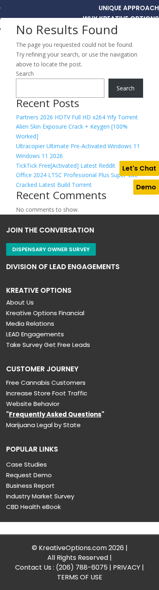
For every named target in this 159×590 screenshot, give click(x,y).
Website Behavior (33, 403)
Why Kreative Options (121, 18)
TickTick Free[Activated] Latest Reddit (65, 165)
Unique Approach (129, 8)
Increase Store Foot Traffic (46, 393)
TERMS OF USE (79, 577)
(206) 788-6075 (82, 567)
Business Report (30, 485)
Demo (146, 187)
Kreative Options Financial (45, 313)
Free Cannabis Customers (46, 382)
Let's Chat (139, 168)
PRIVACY (126, 567)
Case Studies (26, 464)
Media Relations (30, 323)
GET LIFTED (142, 29)
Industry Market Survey (40, 496)
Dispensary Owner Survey (51, 249)
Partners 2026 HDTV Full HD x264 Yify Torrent (77, 117)
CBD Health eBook (33, 506)
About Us (20, 302)
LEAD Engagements (35, 334)
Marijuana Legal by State (43, 425)
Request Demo (29, 475)
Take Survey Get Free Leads (48, 344)
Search (25, 73)
